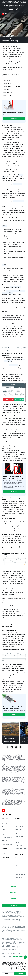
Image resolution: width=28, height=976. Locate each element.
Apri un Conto (14, 714)
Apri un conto (14, 118)
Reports (17, 860)
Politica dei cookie (19, 877)
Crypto (3, 829)
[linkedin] (11, 747)
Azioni (3, 821)
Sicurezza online (19, 836)
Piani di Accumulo (6, 851)
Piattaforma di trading (20, 848)
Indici (3, 834)
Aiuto (16, 833)
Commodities (5, 823)
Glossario (5, 74)
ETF (3, 826)
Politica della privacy (20, 874)
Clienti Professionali (7, 844)
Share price (17, 862)
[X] (10, 814)
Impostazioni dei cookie (18, 956)
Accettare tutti (20, 973)
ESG (16, 865)
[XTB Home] (4, 13)
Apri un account (14, 491)
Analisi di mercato (19, 823)
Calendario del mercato (18, 830)
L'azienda (17, 842)
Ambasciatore (18, 845)
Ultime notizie (18, 880)
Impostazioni (8, 973)
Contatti (17, 851)
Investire (17, 74)
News (16, 857)
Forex (3, 832)
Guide (11, 74)
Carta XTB (4, 860)
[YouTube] (3, 814)
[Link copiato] (7, 747)
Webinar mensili (19, 826)
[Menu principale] (25, 13)
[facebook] (16, 747)
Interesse (4, 853)
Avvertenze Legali (19, 871)
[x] (20, 747)
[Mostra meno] (14, 11)
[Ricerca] (21, 13)
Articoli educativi (19, 821)
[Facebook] (6, 814)
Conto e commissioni (7, 837)
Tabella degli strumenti (5, 841)
